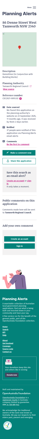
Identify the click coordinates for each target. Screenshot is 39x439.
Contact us (7, 352)
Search (5, 329)
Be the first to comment (18, 144)
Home (4, 327)
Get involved (7, 343)
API (3, 332)
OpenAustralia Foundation (13, 397)
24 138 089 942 (13, 405)
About (5, 340)
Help (4, 335)
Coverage (6, 346)
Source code (7, 349)
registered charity (10, 400)
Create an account (15, 181)
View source (8, 89)
